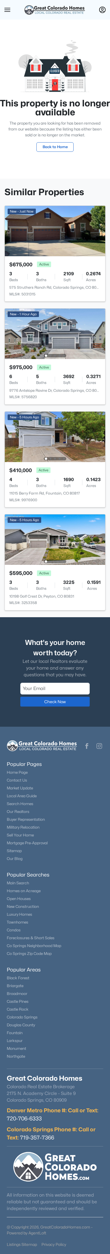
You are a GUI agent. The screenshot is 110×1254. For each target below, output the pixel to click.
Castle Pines (17, 1001)
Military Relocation (23, 827)
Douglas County (21, 1025)
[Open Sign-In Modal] (102, 9)
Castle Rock (17, 1009)
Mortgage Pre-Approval (27, 843)
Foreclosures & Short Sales (30, 938)
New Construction (23, 906)
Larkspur (15, 1040)
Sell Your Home (20, 835)
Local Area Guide (22, 796)
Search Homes (20, 803)
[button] (7, 10)
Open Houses (19, 898)
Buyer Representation (26, 819)
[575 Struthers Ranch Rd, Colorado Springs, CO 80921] (55, 230)
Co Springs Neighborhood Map (34, 945)
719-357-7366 (37, 1137)
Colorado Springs (22, 1017)
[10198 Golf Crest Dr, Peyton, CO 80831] (55, 539)
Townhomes (17, 922)
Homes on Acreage (24, 891)
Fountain (15, 1033)
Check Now (55, 701)
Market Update (20, 788)
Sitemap (14, 851)
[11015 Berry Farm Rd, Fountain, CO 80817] (55, 436)
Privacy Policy (53, 1244)
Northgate (16, 1056)
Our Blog (15, 858)
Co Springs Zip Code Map (29, 953)
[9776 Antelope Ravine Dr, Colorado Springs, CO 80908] (55, 333)
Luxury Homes (19, 914)
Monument (16, 1048)
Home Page (17, 772)
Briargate (15, 985)
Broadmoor (17, 993)
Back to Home (55, 146)
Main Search (18, 883)
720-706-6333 (24, 1118)
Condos (14, 930)
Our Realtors (18, 811)
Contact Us (17, 780)
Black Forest (18, 978)
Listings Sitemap (22, 1244)
